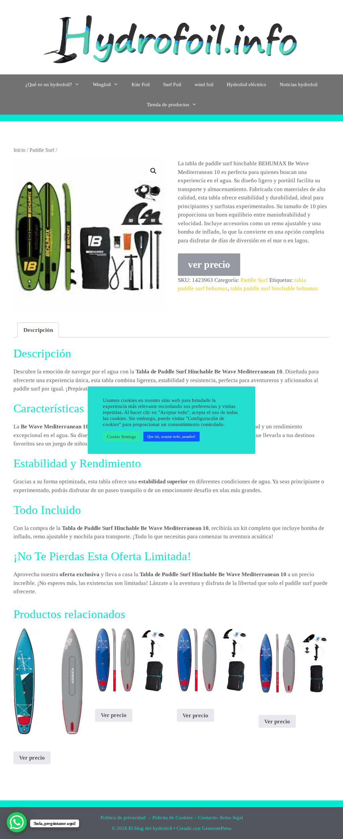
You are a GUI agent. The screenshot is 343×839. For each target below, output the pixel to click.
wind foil (204, 84)
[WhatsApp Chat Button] (17, 822)
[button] (153, 171)
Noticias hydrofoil (299, 84)
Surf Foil (172, 84)
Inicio (19, 150)
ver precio (209, 264)
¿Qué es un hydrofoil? (48, 84)
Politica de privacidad (123, 817)
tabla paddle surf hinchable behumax (274, 288)
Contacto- (208, 817)
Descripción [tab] (38, 330)
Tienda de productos (168, 104)
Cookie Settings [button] (121, 436)
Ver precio (32, 758)
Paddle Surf (41, 150)
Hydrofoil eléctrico (246, 84)
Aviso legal (231, 817)
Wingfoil (102, 84)
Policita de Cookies (172, 817)
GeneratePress (216, 828)
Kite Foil (141, 84)
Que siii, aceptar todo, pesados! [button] (171, 436)
